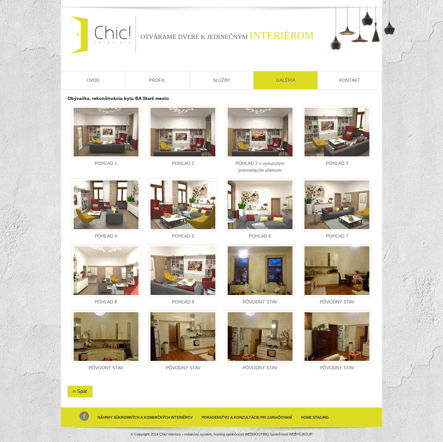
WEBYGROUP (300, 434)
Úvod (93, 80)
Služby (221, 80)
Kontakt (349, 80)
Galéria (285, 80)
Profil (157, 80)
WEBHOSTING (257, 434)
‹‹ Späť (80, 391)
